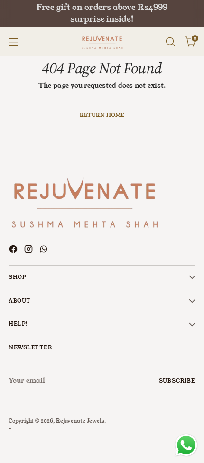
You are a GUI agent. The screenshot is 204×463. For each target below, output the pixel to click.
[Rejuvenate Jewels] (102, 42)
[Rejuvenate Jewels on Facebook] (14, 250)
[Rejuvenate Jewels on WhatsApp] (44, 250)
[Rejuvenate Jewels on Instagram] (29, 250)
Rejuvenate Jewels (80, 421)
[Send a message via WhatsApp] (186, 445)
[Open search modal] (170, 42)
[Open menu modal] (13, 42)
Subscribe (177, 380)
